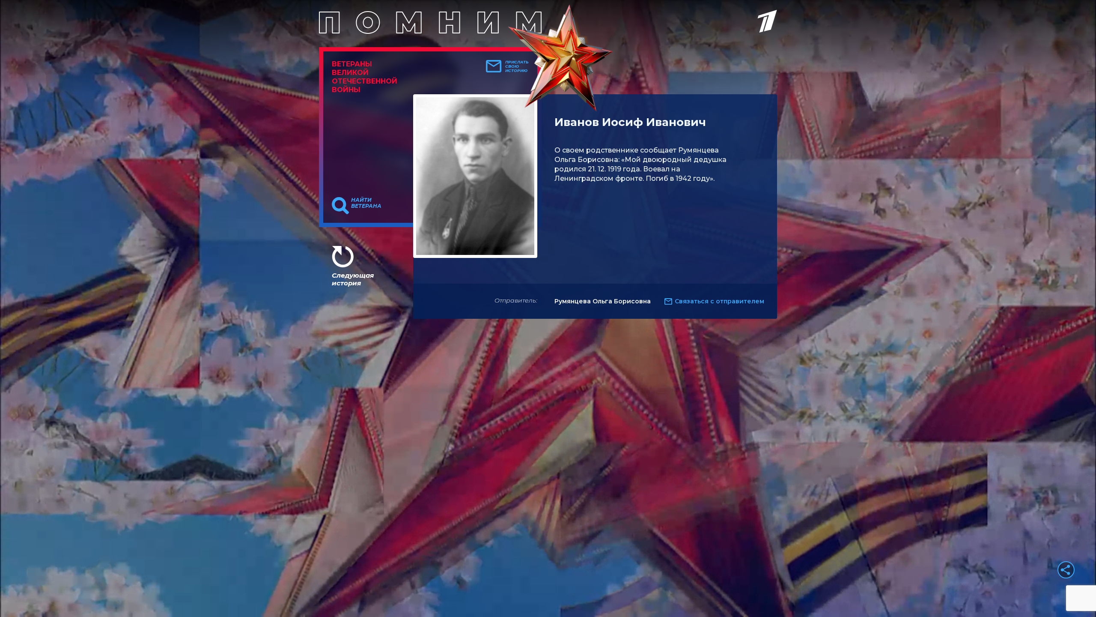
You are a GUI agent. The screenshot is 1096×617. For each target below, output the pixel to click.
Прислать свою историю (517, 66)
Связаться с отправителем (719, 301)
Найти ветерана (366, 203)
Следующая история (353, 279)
